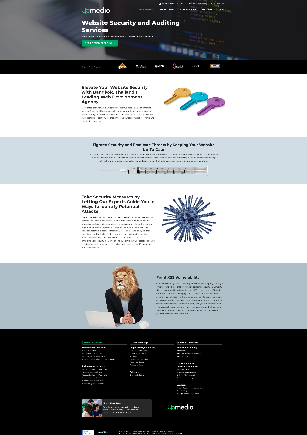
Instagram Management (186, 372)
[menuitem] (218, 3)
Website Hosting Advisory (92, 372)
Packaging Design (137, 365)
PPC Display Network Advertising (190, 353)
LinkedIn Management (186, 375)
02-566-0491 (168, 4)
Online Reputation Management (190, 388)
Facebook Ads (183, 369)
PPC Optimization (184, 356)
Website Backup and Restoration (95, 375)
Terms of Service (173, 434)
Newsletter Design (137, 362)
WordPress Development (92, 353)
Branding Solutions (137, 375)
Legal (120, 431)
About (192, 4)
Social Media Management (187, 366)
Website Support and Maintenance (96, 369)
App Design (134, 356)
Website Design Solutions (92, 350)
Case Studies (207, 9)
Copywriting (182, 391)
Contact (221, 9)
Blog (213, 4)
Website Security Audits (91, 378)
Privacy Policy (159, 434)
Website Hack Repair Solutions (94, 381)
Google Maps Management (188, 394)
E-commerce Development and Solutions (98, 359)
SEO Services (182, 350)
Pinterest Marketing (185, 378)
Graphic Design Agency (139, 350)
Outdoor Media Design (139, 359)
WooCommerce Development (94, 356)
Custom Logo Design (138, 353)
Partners (126, 431)
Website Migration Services (92, 384)
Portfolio (181, 4)
